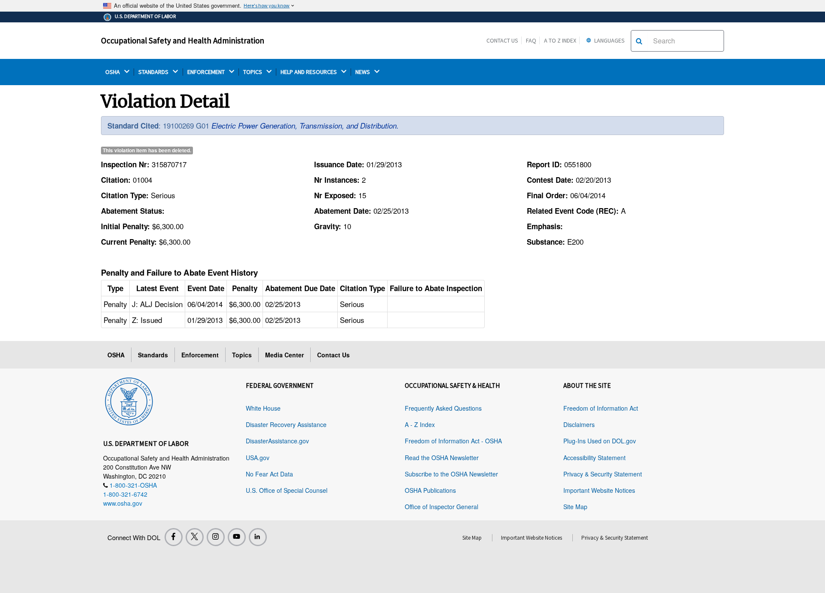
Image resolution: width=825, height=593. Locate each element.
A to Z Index (560, 40)
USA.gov (257, 457)
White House (263, 408)
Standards (153, 354)
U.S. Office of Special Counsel (286, 490)
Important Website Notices (599, 490)
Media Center (284, 354)
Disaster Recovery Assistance (286, 424)
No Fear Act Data (269, 474)
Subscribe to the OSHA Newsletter (451, 474)
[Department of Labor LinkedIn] (258, 537)
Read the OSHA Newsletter (442, 457)
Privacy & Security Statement (602, 474)
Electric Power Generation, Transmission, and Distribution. (305, 125)
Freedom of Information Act (600, 408)
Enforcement (200, 354)
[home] (129, 400)
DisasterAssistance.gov (277, 440)
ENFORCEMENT (206, 72)
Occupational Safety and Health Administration (182, 40)
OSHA (113, 72)
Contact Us (502, 40)
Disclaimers (579, 424)
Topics (242, 354)
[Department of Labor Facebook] (174, 537)
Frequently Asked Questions (443, 408)
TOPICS (253, 72)
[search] (639, 41)
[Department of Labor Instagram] (216, 537)
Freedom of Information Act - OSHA (453, 440)
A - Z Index (420, 424)
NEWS (363, 72)
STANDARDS (154, 72)
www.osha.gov (122, 503)
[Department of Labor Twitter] (195, 537)
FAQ (531, 40)
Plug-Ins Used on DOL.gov (599, 440)
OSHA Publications (430, 490)
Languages (609, 40)
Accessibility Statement (594, 457)
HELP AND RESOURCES (309, 72)
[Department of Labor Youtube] (237, 537)
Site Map (575, 506)
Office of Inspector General (441, 506)
